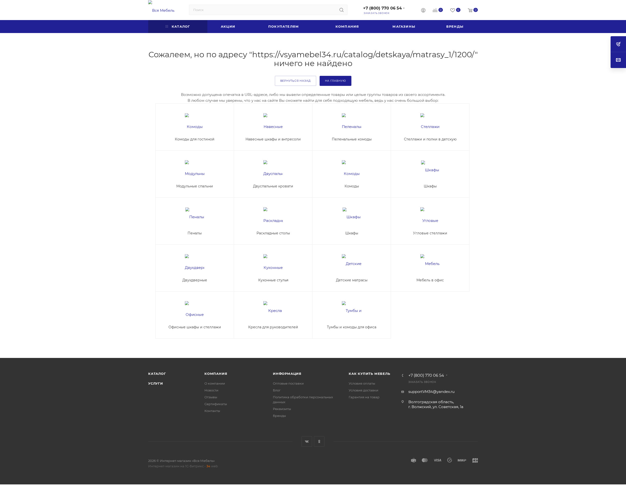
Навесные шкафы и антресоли (273, 139)
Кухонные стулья (273, 280)
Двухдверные (194, 280)
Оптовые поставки (288, 383)
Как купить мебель (369, 374)
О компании (214, 383)
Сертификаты (215, 404)
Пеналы (195, 233)
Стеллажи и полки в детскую (430, 139)
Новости (211, 390)
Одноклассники (319, 441)
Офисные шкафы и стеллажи (194, 327)
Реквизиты (282, 409)
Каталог (157, 374)
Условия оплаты (362, 383)
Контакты (212, 411)
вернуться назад (295, 80)
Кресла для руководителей (273, 327)
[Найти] (341, 10)
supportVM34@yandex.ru (431, 391)
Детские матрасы (352, 280)
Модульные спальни (194, 186)
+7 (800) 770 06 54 (382, 8)
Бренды (279, 416)
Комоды (352, 186)
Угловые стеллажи (430, 233)
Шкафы (430, 186)
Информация (287, 374)
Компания (215, 374)
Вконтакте (307, 441)
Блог (276, 390)
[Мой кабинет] (423, 11)
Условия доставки (363, 390)
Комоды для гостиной (194, 139)
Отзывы (210, 397)
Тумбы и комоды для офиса (351, 327)
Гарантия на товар (364, 397)
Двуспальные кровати (273, 186)
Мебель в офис (430, 280)
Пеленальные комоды (352, 139)
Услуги (155, 383)
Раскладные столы (273, 233)
